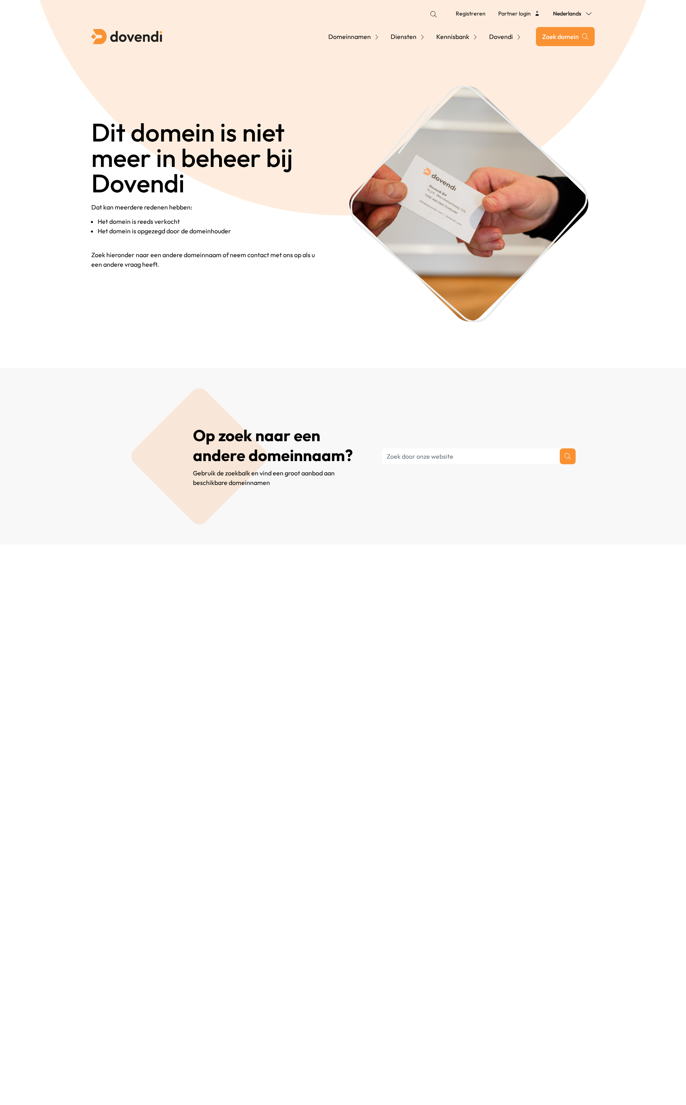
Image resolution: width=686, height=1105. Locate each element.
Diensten (403, 37)
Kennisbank (452, 37)
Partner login (514, 13)
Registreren (471, 13)
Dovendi (501, 37)
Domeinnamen (349, 37)
